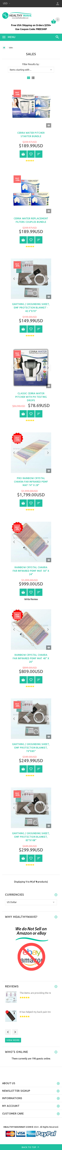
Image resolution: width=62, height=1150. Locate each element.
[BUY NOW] (23, 154)
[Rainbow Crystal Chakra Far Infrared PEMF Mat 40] (31, 629)
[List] (33, 78)
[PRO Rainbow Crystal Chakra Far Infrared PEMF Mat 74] (31, 452)
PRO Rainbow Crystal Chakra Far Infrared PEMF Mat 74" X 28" (31, 481)
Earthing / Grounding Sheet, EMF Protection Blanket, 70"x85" (31, 747)
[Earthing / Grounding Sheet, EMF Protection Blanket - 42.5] (31, 278)
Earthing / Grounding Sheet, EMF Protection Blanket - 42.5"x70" (31, 307)
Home (4, 48)
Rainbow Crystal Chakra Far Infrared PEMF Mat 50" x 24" (31, 571)
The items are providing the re (35, 993)
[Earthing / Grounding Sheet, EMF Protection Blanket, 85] (31, 807)
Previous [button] (8, 1032)
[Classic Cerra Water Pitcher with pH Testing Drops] (31, 367)
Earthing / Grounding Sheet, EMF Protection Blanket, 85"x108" (31, 837)
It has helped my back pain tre (35, 1012)
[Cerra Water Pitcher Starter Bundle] (31, 107)
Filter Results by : (31, 64)
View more (13, 1040)
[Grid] (28, 78)
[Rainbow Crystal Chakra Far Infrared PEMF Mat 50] (31, 541)
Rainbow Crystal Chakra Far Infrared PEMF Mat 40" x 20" (31, 658)
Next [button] (15, 1032)
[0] (53, 23)
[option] (31, 1000)
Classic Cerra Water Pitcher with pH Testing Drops (31, 397)
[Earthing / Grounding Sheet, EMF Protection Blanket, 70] (31, 718)
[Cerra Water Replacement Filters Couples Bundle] (31, 192)
